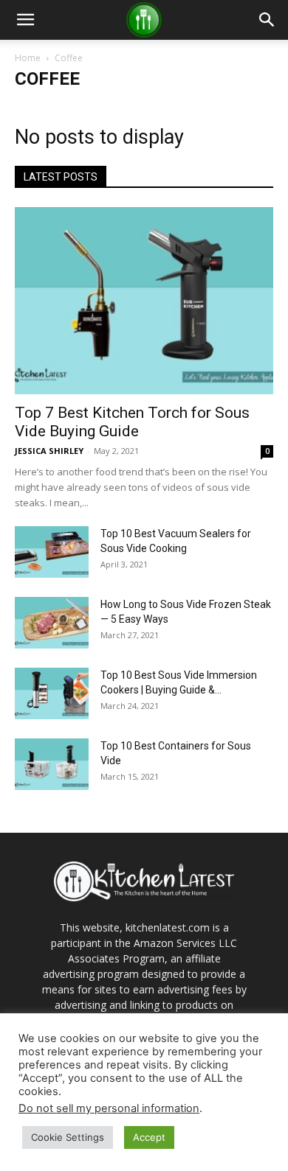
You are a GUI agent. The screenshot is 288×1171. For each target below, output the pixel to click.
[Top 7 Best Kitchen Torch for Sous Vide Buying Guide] (144, 300)
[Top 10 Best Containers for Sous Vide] (52, 764)
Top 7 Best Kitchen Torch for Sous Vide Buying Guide (132, 422)
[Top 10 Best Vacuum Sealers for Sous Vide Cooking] (52, 552)
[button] (25, 20)
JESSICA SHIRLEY (49, 450)
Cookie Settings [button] (67, 1137)
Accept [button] (149, 1137)
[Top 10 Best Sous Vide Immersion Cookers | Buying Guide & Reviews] (52, 693)
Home (28, 58)
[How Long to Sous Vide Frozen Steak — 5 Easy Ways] (52, 623)
